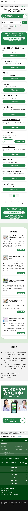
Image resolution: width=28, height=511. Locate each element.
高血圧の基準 (19, 449)
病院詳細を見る (14, 55)
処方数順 (18, 26)
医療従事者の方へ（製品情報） (7, 492)
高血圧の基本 (4, 443)
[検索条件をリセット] (20, 22)
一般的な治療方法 (6, 452)
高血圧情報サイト (6, 1)
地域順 (11, 26)
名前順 (5, 26)
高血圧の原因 (5, 449)
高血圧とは (4, 446)
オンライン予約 (8, 141)
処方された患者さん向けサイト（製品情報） (10, 494)
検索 (24, 22)
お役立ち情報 (4, 454)
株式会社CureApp (10, 488)
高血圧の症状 (19, 446)
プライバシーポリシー (5, 490)
